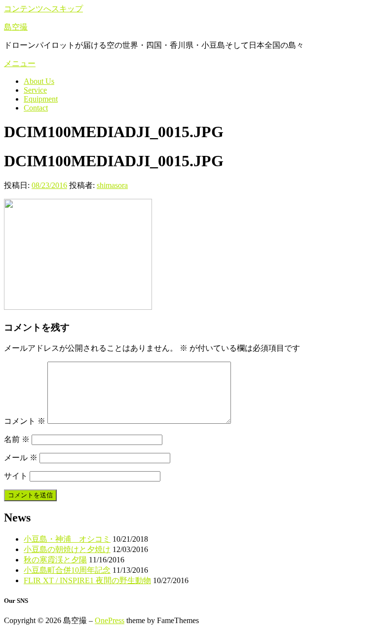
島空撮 (16, 27)
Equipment (41, 99)
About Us (39, 81)
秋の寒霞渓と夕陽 (55, 560)
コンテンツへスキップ (43, 8)
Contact (36, 108)
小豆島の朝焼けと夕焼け (67, 549)
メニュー (20, 63)
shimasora (112, 185)
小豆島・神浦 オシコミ (67, 539)
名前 (17, 439)
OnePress (109, 620)
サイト (16, 476)
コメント (24, 421)
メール (21, 457)
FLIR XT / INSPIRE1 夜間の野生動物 (87, 580)
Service (35, 90)
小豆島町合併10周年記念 (67, 570)
